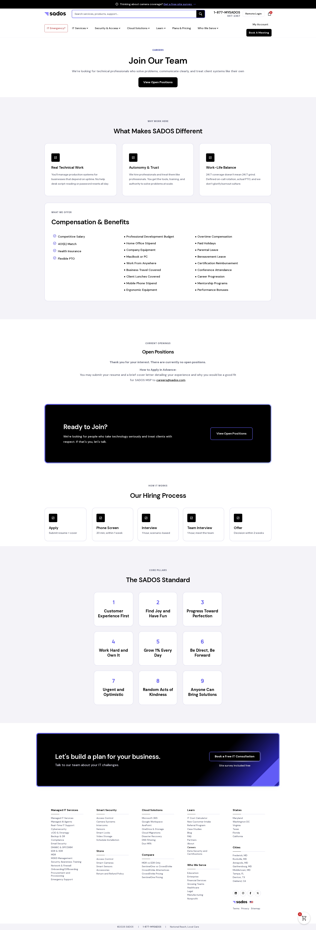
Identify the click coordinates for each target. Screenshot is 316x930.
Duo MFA (146, 843)
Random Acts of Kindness (158, 692)
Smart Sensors (104, 866)
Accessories (102, 870)
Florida (236, 832)
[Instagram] (243, 893)
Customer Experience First (113, 613)
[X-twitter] (258, 893)
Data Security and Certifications (197, 852)
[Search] (200, 14)
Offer (238, 528)
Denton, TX (239, 877)
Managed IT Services (62, 818)
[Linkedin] (236, 893)
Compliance (57, 839)
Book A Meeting (259, 32)
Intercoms (102, 825)
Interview (149, 528)
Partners (192, 839)
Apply (53, 528)
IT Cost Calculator (197, 818)
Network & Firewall (61, 865)
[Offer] (238, 518)
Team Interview (199, 528)
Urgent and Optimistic (113, 692)
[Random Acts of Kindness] (157, 680)
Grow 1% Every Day (158, 653)
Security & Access (106, 28)
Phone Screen (107, 528)
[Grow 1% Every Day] (157, 641)
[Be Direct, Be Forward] (202, 641)
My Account (260, 24)
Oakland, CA (239, 881)
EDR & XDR (57, 850)
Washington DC (241, 821)
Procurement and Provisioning (60, 874)
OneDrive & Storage (153, 829)
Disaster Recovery (152, 836)
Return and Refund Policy (110, 873)
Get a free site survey (177, 4)
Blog (189, 832)
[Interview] (146, 518)
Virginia (237, 825)
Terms (236, 908)
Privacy (245, 908)
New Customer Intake (199, 821)
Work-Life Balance (221, 167)
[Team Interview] (191, 518)
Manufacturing (195, 894)
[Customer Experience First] (113, 602)
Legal (190, 891)
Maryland (238, 818)
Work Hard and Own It (113, 653)
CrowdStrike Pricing (152, 873)
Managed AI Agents (61, 821)
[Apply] (53, 518)
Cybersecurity (58, 829)
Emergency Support (62, 879)
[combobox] (138, 14)
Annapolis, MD (240, 862)
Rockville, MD (240, 859)
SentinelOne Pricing (152, 877)
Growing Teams (195, 883)
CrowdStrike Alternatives (155, 870)
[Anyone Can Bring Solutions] (202, 680)
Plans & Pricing (181, 28)
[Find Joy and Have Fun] (157, 602)
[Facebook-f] (250, 893)
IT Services (79, 28)
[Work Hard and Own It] (113, 641)
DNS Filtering (149, 839)
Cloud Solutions (137, 28)
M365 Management (61, 858)
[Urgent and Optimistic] (113, 680)
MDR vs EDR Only (151, 862)
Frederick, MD (240, 855)
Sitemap (255, 908)
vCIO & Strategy (60, 832)
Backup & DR (58, 836)
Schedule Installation (107, 839)
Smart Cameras (105, 862)
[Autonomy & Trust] (133, 157)
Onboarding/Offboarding (64, 869)
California (238, 836)
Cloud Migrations (151, 832)
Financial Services (196, 880)
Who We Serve (207, 28)
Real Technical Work (67, 167)
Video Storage (104, 836)
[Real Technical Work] (55, 157)
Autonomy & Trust (144, 167)
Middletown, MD (241, 870)
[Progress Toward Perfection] (202, 602)
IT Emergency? (56, 28)
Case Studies (194, 829)
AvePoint (147, 825)
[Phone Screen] (100, 518)
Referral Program (196, 825)
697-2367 (233, 16)
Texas (236, 829)
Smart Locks (103, 832)
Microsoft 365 (150, 818)
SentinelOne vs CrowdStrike (157, 866)
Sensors (100, 829)
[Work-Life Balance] (210, 157)
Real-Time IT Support (62, 825)
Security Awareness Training (66, 861)
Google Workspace (152, 821)
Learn (159, 28)
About (190, 843)
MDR (53, 854)
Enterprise (192, 876)
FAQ (189, 836)
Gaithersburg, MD (242, 866)
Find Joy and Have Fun (158, 613)
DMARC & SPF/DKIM (62, 847)
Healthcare (193, 887)
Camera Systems (105, 821)
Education (192, 872)
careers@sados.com (170, 380)
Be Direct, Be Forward (202, 653)
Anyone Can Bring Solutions (202, 692)
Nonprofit (192, 898)
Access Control (104, 818)
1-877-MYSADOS (227, 12)
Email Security (58, 843)
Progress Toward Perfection (202, 613)
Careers (191, 847)
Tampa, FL (238, 873)
